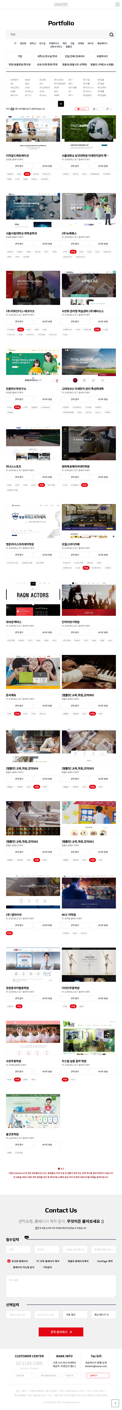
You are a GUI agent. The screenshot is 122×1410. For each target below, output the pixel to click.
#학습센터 (87, 329)
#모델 (21, 334)
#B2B (27, 79)
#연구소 (98, 412)
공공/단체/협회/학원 (47, 64)
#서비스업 (11, 334)
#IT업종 (101, 79)
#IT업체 (101, 83)
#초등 (89, 252)
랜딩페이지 (102, 43)
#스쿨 (105, 329)
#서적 (17, 179)
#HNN (56, 95)
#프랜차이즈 (67, 329)
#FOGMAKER (59, 83)
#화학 (9, 257)
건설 (72, 43)
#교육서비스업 (12, 563)
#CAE (27, 87)
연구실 (42, 43)
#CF (41, 83)
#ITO (71, 95)
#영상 (45, 329)
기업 (20, 56)
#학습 (81, 252)
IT (15, 43)
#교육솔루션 (45, 407)
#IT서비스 (87, 91)
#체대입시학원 (12, 490)
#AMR (13, 91)
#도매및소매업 (27, 563)
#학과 (84, 174)
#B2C (27, 83)
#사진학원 (41, 334)
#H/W (56, 87)
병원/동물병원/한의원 (20, 64)
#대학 (29, 252)
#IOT (71, 83)
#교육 (19, 174)
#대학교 (66, 174)
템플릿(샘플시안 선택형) (74, 64)
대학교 (33, 43)
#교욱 (65, 334)
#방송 (38, 640)
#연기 (30, 640)
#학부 (17, 257)
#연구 (46, 252)
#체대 (9, 485)
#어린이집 (46, 174)
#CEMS (43, 79)
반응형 (23, 43)
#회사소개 (53, 334)
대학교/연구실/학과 (47, 56)
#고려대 (88, 407)
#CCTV (28, 95)
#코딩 (25, 713)
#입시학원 (51, 485)
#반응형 (10, 174)
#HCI (56, 91)
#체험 (9, 179)
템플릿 (69, 46)
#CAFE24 (29, 91)
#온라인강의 (80, 257)
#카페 (99, 563)
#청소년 (42, 713)
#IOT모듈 (73, 87)
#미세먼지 (107, 174)
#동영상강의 (67, 257)
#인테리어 (67, 563)
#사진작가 (30, 334)
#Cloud (43, 95)
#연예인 (21, 640)
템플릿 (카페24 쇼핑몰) (102, 64)
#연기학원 (11, 640)
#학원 (27, 174)
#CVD (42, 91)
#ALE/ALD (15, 87)
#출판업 (34, 407)
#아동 (33, 713)
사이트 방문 (47, 165)
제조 (65, 43)
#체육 (25, 485)
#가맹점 (108, 568)
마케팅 (81, 43)
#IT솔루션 (87, 95)
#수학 (65, 252)
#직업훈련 (75, 485)
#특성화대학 (94, 174)
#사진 (29, 329)
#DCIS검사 (58, 79)
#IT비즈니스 (88, 87)
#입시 (17, 485)
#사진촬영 (11, 329)
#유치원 (36, 174)
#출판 (25, 179)
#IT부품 (86, 83)
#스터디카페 (78, 563)
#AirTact (14, 95)
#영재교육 (107, 252)
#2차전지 (14, 79)
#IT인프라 (102, 87)
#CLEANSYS (45, 87)
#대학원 (26, 257)
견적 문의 (19, 165)
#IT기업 (86, 79)
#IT (70, 91)
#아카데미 (45, 179)
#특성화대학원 (68, 412)
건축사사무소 (56, 46)
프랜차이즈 (54, 43)
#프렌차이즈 (96, 568)
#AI (12, 83)
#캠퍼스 (34, 179)
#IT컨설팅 (102, 95)
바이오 (91, 43)
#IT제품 (101, 91)
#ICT (71, 79)
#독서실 (90, 563)
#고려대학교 (77, 407)
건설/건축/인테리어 (75, 56)
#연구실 (76, 174)
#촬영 (37, 329)
